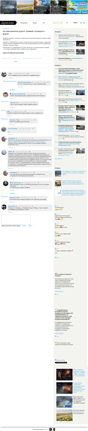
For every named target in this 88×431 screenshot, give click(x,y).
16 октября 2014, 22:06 (30, 182)
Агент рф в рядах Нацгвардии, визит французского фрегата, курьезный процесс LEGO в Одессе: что (71, 70)
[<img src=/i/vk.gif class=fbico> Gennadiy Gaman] (5, 185)
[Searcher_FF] (5, 101)
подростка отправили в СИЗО (66, 36)
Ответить (10, 78)
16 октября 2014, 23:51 (33, 94)
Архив (35, 22)
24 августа (58, 32)
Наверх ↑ (16, 61)
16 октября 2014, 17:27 (27, 120)
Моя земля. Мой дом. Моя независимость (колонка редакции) (23, 12)
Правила (24, 225)
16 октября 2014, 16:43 (19, 73)
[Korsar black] (4, 209)
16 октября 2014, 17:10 (17, 111)
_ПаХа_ (10, 73)
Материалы (23, 22)
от (66, 80)
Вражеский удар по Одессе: (66, 50)
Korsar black (11, 206)
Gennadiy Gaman (16, 182)
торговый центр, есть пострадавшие (66, 53)
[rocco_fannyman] (4, 131)
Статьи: (57, 168)
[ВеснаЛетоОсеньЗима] (9, 81)
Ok (50, 429)
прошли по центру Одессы (65, 111)
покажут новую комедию (72, 100)
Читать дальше (59, 291)
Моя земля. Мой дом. (64, 58)
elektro (10, 151)
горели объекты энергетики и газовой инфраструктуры (66, 45)
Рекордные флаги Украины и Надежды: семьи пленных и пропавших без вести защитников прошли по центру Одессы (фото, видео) (58, 10)
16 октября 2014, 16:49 (26, 102)
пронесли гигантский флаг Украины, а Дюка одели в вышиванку (66, 130)
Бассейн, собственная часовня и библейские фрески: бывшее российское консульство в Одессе (67, 151)
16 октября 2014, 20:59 (21, 151)
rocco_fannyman (12, 128)
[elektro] (4, 154)
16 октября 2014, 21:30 (26, 172)
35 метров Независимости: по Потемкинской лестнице (67, 126)
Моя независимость (77, 58)
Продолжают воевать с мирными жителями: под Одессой (65, 92)
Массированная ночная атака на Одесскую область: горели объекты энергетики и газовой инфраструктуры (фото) (79, 387)
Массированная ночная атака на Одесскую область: (67, 42)
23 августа (58, 65)
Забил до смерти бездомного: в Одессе (69, 35)
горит (60, 51)
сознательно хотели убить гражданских (67, 119)
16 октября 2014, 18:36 (40, 82)
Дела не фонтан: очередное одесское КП (69, 77)
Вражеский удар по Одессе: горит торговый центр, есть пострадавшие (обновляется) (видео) (7, 11)
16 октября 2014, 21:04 (27, 197)
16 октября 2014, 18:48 (25, 128)
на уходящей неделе (71, 73)
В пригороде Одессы (64, 135)
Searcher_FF (13, 102)
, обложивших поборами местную (70, 85)
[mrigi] (3, 110)
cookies (46, 429)
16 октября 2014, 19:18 (24, 138)
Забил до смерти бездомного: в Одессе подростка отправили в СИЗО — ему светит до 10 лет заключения (79, 373)
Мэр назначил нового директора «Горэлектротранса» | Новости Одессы (29, 140)
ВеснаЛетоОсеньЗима (24, 82)
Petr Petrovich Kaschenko (18, 94)
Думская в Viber (61, 360)
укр (67, 22)
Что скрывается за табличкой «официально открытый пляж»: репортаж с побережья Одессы (74, 172)
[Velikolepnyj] (4, 141)
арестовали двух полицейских (71, 85)
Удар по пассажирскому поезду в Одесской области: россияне (66, 117)
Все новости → (59, 158)
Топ (44, 22)
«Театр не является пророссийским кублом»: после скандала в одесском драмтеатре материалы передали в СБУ (73, 182)
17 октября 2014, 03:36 (24, 206)
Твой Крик (13, 120)
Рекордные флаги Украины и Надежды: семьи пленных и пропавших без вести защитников (67, 108)
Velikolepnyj (11, 138)
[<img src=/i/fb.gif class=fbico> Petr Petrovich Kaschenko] (5, 97)
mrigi (8, 111)
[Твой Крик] (4, 119)
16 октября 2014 (6, 28)
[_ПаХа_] (4, 76)
